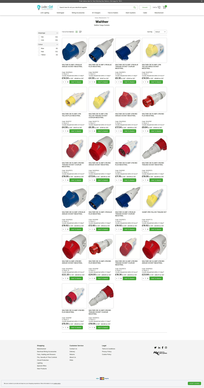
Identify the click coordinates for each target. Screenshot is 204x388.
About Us (73, 357)
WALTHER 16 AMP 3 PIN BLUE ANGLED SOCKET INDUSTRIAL (72, 65)
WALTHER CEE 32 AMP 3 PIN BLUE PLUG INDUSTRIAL (100, 213)
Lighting (39, 363)
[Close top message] (201, 1)
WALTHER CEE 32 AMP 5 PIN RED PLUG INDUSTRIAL (73, 311)
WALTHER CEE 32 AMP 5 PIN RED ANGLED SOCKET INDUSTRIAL (153, 262)
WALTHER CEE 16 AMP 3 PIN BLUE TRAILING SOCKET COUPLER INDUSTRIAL (126, 66)
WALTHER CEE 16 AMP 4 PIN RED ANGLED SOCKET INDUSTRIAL (126, 115)
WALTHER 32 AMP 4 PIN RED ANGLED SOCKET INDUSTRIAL (72, 262)
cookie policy (56, 383)
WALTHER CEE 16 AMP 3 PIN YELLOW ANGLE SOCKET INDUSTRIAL (151, 66)
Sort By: (150, 32)
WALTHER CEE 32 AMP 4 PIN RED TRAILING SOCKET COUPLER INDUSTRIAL (126, 263)
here (114, 1)
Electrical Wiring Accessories (46, 351)
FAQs (71, 360)
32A (42, 40)
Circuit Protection (43, 360)
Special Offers (41, 366)
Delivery (72, 351)
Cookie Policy (106, 354)
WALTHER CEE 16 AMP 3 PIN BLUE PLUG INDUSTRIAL (100, 65)
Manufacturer (41, 349)
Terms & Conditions (108, 349)
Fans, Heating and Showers (46, 354)
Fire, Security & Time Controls (47, 357)
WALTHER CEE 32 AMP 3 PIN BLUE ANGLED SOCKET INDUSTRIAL (73, 213)
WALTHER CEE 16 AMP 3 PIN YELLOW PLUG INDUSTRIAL (71, 115)
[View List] (80, 32)
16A (42, 37)
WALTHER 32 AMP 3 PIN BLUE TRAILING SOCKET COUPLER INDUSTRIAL (125, 214)
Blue (42, 48)
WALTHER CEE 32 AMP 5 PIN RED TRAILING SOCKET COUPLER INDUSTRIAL (100, 312)
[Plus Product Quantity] (68, 82)
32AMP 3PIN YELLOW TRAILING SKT (154, 212)
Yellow (43, 55)
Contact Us (73, 349)
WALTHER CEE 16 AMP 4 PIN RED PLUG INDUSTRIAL (153, 115)
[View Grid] (77, 32)
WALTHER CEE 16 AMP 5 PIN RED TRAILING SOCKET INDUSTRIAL (153, 164)
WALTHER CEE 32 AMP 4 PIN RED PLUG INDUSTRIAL (100, 262)
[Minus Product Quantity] (63, 82)
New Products (42, 368)
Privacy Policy (107, 351)
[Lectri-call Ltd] (45, 7)
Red (42, 51)
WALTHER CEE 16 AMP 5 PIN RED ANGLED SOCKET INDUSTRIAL (100, 164)
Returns (72, 354)
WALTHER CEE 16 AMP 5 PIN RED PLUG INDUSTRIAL (126, 164)
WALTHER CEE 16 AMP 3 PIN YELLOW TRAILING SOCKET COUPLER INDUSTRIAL (98, 115)
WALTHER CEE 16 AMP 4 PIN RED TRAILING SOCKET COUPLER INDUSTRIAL (73, 164)
